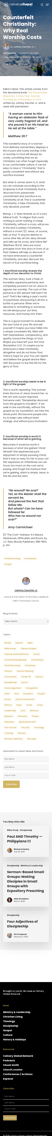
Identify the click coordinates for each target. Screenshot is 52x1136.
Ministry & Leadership (32, 865)
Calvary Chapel (28, 648)
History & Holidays (14, 1039)
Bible (30, 643)
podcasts (22, 716)
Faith (7, 693)
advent (19, 643)
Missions (8, 716)
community (10, 676)
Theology (9, 1021)
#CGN (7, 643)
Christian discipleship (15, 659)
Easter (24, 682)
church (8, 671)
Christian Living (12, 558)
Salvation (9, 722)
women (22, 733)
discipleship (10, 682)
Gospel (7, 1030)
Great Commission (25, 699)
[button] (47, 4)
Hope (19, 705)
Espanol (8, 1078)
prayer (35, 716)
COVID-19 (26, 676)
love (23, 710)
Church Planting (25, 671)
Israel (29, 705)
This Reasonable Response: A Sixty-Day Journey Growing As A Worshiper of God (25, 96)
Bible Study (10, 648)
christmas (30, 665)
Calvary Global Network (16, 654)
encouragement (12, 688)
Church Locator (13, 1069)
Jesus (40, 705)
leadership (10, 710)
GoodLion (28, 693)
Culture (39, 676)
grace (7, 699)
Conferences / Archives (18, 1074)
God (16, 693)
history (8, 705)
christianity (30, 558)
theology (39, 727)
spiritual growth (27, 722)
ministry (34, 710)
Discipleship (9, 53)
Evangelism (32, 688)
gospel (8, 564)
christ (36, 654)
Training (8, 733)
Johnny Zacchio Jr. (23, 46)
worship (31, 738)
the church (10, 727)
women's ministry (13, 738)
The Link (25, 727)
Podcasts (9, 1060)
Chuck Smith (11, 1065)
